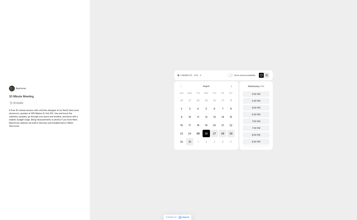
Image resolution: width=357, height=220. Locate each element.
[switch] (230, 75)
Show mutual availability (244, 75)
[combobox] (180, 75)
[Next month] (231, 86)
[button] (206, 133)
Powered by (171, 217)
